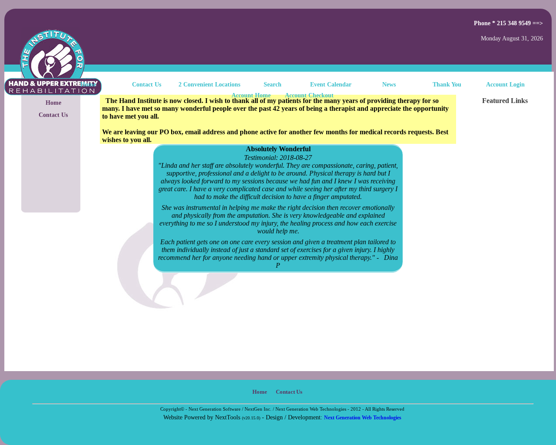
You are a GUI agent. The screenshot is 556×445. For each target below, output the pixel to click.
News (389, 84)
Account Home (251, 95)
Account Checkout (309, 95)
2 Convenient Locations (209, 84)
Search (272, 84)
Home (53, 102)
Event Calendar (330, 84)
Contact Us (53, 114)
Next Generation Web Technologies (362, 417)
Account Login (505, 84)
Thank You (447, 84)
